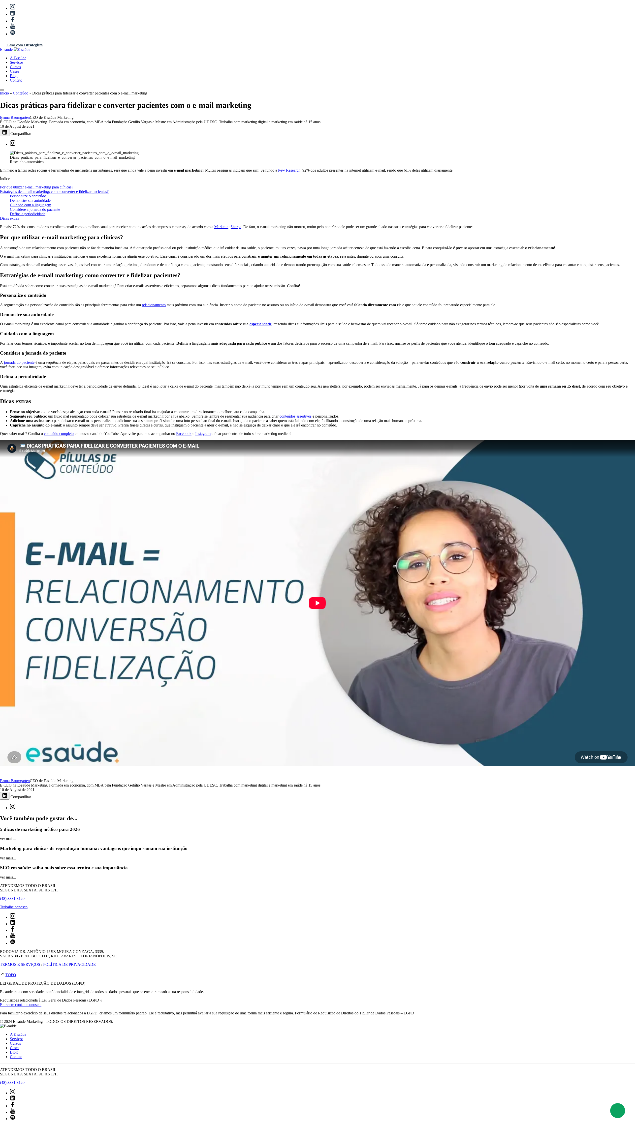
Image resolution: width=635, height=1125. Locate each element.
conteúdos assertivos (296, 416)
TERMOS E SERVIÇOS (20, 964)
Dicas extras (9, 218)
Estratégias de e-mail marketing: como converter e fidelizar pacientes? (54, 191)
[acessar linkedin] (12, 14)
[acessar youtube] (12, 27)
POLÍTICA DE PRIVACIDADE (69, 964)
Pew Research (289, 170)
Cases (14, 71)
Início (4, 93)
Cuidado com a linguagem (30, 205)
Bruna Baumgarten (15, 117)
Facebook (183, 433)
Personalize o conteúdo (28, 196)
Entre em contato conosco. (20, 1005)
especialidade (261, 324)
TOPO (10, 975)
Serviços (16, 62)
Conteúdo (20, 93)
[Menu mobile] (2, 90)
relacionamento (154, 305)
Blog (14, 76)
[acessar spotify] (12, 34)
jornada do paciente (19, 362)
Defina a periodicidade (27, 214)
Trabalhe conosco (14, 907)
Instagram (203, 433)
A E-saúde (18, 58)
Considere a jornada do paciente (35, 209)
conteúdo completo (59, 433)
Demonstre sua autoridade (30, 200)
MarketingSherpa (227, 227)
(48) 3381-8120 (12, 898)
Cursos (15, 67)
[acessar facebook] (12, 21)
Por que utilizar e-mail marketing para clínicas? (36, 187)
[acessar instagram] (12, 8)
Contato (16, 80)
